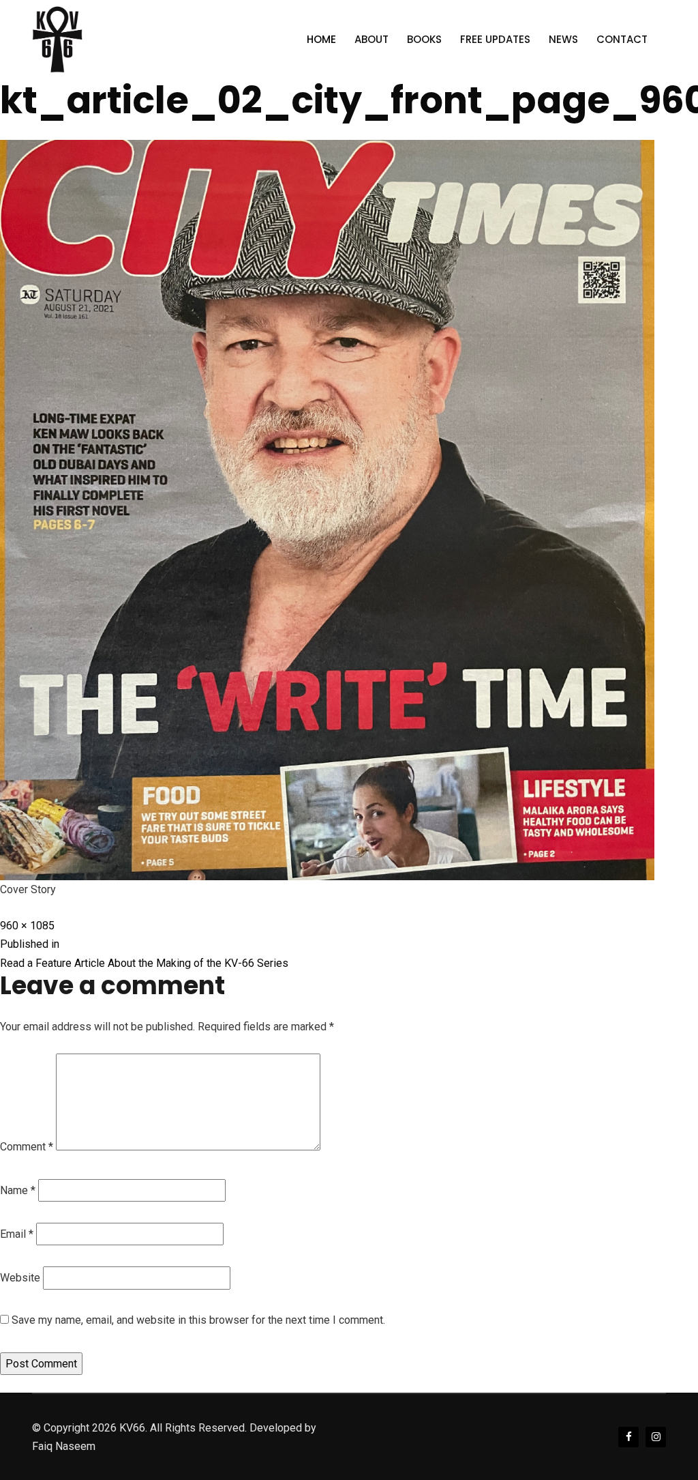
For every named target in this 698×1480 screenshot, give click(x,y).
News (563, 39)
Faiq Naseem (63, 1446)
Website (20, 1277)
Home (321, 39)
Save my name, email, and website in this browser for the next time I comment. (198, 1320)
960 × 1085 (27, 925)
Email (16, 1234)
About (371, 39)
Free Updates (495, 39)
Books (424, 39)
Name (17, 1190)
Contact (622, 39)
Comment (26, 1146)
